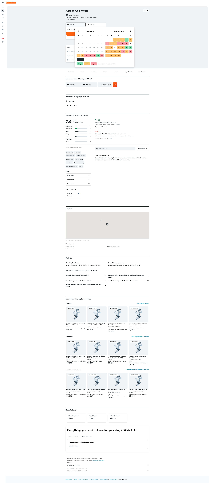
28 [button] (98, 55)
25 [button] (86, 55)
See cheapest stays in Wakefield (140, 336)
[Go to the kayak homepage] (11, 3)
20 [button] (94, 51)
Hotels (75, 479)
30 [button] (78, 59)
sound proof (69, 163)
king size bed (69, 152)
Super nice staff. (102, 127)
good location (69, 159)
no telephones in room (103, 138)
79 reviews (76, 15)
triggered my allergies (71, 166)
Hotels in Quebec (104, 479)
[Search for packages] (3, 17)
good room (77, 152)
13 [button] (94, 47)
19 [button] (90, 51)
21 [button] (98, 51)
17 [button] (82, 51)
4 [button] (86, 44)
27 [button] (94, 55)
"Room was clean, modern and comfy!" (107, 124)
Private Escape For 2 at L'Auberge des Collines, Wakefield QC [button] (96, 323)
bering (81, 166)
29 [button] (102, 55)
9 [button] (78, 47)
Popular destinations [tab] (86, 436)
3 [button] (82, 44)
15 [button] (101, 47)
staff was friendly (70, 155)
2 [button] (78, 44)
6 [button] (107, 44)
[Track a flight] (3, 26)
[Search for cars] (3, 14)
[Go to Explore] (3, 22)
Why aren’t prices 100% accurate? (77, 471)
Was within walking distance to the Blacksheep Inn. (110, 133)
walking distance (81, 155)
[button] (3, 2)
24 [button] (82, 55)
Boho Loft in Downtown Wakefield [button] (138, 323)
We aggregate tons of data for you (77, 468)
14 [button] (98, 47)
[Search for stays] (3, 11)
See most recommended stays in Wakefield (137, 369)
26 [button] (90, 55)
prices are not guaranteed (98, 460)
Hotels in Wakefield (74, 446)
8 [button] (101, 44)
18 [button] (86, 51)
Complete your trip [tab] (73, 436)
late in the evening (79, 163)
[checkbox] (74, 194)
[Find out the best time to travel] (3, 29)
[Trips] (3, 34)
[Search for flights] (3, 7)
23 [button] (78, 55)
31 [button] (82, 59)
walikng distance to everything (105, 122)
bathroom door (79, 159)
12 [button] (90, 47)
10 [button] (82, 47)
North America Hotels (83, 479)
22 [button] (102, 51)
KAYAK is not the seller (73, 465)
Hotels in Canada (94, 479)
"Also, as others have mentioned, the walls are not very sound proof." (115, 136)
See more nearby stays (143, 303)
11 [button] (86, 47)
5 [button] (130, 40)
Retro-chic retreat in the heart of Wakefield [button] (116, 323)
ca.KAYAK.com (69, 479)
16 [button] (78, 51)
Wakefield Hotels (113, 479)
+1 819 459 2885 (70, 19)
